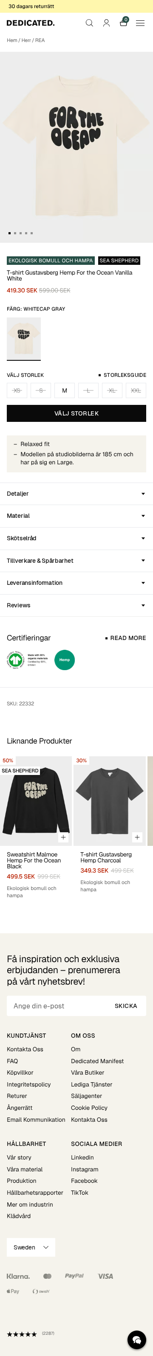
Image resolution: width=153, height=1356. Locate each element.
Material (18, 515)
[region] (76, 828)
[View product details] (36, 872)
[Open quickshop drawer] (63, 837)
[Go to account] (106, 22)
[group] (36, 827)
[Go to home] (30, 23)
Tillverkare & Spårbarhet (40, 560)
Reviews (19, 605)
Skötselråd (22, 538)
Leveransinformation (34, 583)
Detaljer (18, 493)
